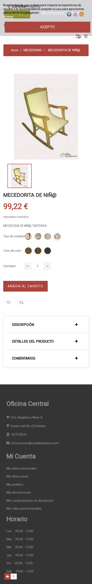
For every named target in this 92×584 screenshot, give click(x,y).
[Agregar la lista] (8, 302)
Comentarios (23, 358)
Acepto (47, 27)
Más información (53, 12)
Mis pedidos (14, 484)
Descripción (23, 325)
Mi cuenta (21, 456)
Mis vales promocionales (24, 508)
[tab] (46, 325)
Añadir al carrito (25, 286)
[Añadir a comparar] (21, 302)
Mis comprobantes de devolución (29, 501)
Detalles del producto (33, 341)
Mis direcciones (17, 476)
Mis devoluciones (18, 492)
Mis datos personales (21, 468)
